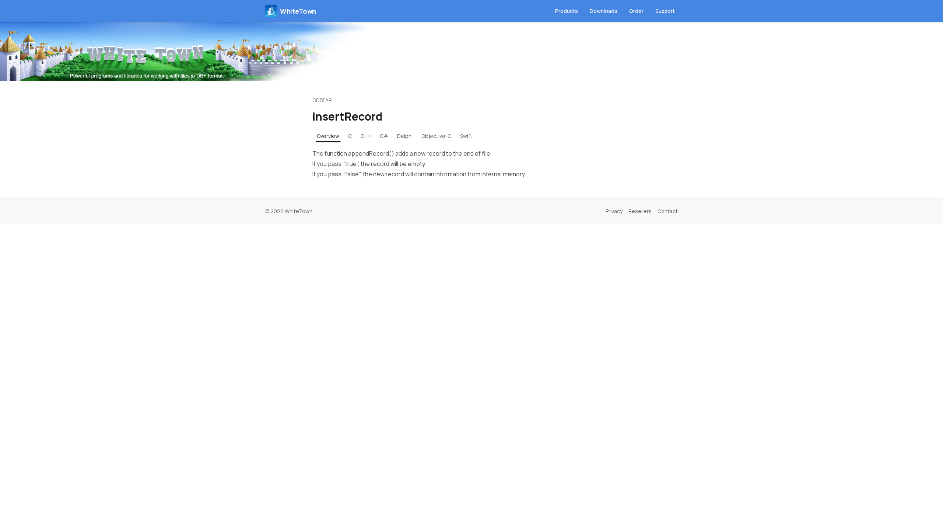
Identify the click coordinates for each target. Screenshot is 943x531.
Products (566, 10)
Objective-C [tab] (436, 135)
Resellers (640, 211)
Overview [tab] (328, 135)
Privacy (614, 211)
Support (665, 10)
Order (636, 10)
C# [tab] (384, 135)
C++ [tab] (366, 135)
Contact (668, 211)
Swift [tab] (466, 135)
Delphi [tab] (405, 135)
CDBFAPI (322, 100)
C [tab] (350, 135)
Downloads (603, 10)
